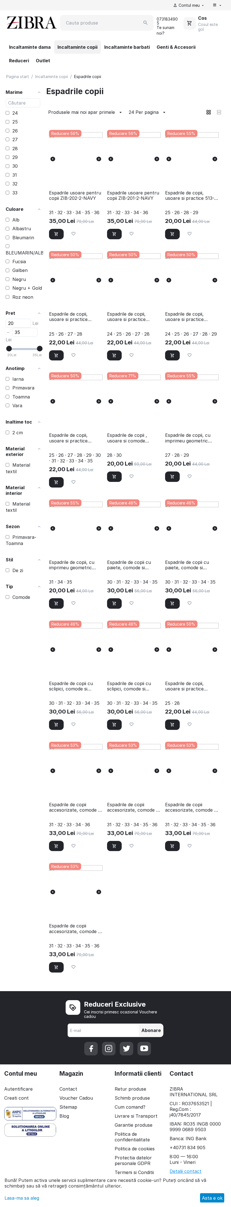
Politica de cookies (135, 1148)
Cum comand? (130, 1107)
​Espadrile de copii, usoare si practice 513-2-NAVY (192, 195)
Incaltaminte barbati (127, 47)
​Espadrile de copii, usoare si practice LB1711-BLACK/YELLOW (191, 686)
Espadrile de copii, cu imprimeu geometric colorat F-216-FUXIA (187, 438)
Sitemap (68, 1107)
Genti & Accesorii (176, 47)
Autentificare (18, 1089)
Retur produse (130, 1089)
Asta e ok (212, 1198)
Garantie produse (133, 1125)
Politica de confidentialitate (132, 1136)
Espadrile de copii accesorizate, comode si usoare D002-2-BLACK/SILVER (75, 928)
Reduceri (19, 60)
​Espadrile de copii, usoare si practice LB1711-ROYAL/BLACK (130, 316)
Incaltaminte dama (30, 47)
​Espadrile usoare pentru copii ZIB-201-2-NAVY (133, 195)
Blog (64, 1116)
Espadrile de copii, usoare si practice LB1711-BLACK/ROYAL (72, 438)
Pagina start (17, 76)
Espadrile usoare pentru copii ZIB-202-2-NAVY (75, 195)
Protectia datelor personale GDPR (133, 1160)
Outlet (43, 60)
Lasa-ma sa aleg (22, 1198)
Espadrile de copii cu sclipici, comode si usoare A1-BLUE (71, 686)
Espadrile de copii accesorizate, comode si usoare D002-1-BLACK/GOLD (191, 807)
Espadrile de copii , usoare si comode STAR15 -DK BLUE (127, 438)
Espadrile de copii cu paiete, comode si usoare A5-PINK (187, 565)
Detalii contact (185, 1171)
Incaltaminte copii (77, 47)
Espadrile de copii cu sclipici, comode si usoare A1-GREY (129, 686)
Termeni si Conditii (134, 1172)
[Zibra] (31, 22)
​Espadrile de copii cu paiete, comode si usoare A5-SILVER (129, 565)
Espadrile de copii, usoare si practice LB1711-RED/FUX (68, 316)
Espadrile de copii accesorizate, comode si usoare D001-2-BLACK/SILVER (133, 807)
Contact (68, 1089)
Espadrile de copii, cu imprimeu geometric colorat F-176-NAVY (71, 565)
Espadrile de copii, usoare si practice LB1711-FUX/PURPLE (188, 316)
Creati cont (16, 1098)
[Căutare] (145, 23)
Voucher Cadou (76, 1098)
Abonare (151, 1030)
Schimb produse (132, 1098)
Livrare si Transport (136, 1116)
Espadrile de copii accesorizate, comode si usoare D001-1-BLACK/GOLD (75, 807)
